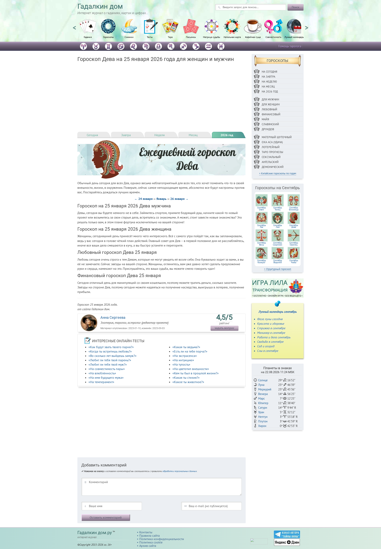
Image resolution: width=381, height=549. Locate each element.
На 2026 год (270, 91)
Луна (261, 385)
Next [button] (307, 26)
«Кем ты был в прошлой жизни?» (195, 373)
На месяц (268, 86)
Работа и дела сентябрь (274, 337)
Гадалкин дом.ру (94, 532)
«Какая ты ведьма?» (186, 347)
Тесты (150, 37)
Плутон (262, 421)
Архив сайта (147, 546)
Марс (261, 398)
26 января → (179, 199)
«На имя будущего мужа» (106, 377)
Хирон (262, 426)
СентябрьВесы (261, 243)
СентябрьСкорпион (277, 243)
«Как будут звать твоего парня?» (111, 347)
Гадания (88, 37)
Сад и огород (265, 346)
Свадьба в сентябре (270, 342)
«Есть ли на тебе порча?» (189, 351)
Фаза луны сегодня (270, 319)
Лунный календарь (294, 37)
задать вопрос (224, 328)
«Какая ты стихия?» (186, 377)
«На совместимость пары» (107, 369)
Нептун (262, 417)
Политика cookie (151, 542)
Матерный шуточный (277, 137)
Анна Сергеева (112, 317)
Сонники (129, 37)
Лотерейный (271, 147)
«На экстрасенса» (184, 356)
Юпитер (263, 403)
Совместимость (273, 37)
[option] (87, 31)
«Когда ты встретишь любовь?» (110, 351)
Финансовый (271, 114)
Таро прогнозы (272, 152)
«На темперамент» (101, 382)
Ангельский (270, 162)
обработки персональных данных (180, 471)
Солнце (263, 380)
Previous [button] (74, 26)
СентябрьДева (293, 226)
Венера (263, 394)
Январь (161, 199)
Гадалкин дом (100, 6)
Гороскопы (108, 37)
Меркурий (264, 389)
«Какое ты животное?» (188, 382)
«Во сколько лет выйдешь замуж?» (113, 356)
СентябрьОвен (261, 208)
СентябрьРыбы (293, 261)
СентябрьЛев (277, 226)
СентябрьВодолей (277, 261)
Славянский (270, 124)
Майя (265, 119)
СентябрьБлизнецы (293, 208)
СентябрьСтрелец (293, 243)
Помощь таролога (289, 46)
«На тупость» (181, 364)
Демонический (273, 167)
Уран (261, 412)
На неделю (269, 81)
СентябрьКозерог (261, 261)
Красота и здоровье (270, 324)
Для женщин (271, 104)
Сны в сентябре (267, 351)
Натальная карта (232, 37)
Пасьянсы (191, 37)
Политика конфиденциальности (161, 539)
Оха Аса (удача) (272, 142)
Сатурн (262, 407)
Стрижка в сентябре (271, 328)
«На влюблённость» (102, 373)
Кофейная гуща (253, 37)
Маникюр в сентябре (271, 333)
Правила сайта (149, 535)
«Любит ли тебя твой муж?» (108, 364)
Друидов (268, 129)
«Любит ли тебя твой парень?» (110, 360)
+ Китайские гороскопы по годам (277, 173)
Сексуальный (271, 157)
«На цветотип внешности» (190, 369)
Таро (170, 37)
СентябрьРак (261, 226)
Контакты (145, 532)
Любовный (269, 109)
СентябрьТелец (277, 208)
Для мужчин (270, 99)
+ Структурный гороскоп (277, 269)
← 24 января (143, 199)
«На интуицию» (183, 360)
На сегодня (269, 71)
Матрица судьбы (211, 37)
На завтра (268, 76)
